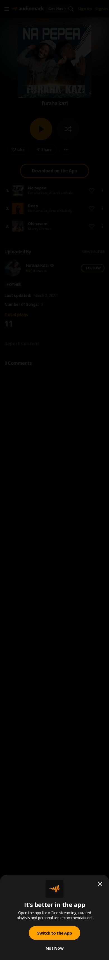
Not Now (54, 948)
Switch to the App (54, 933)
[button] (54, 480)
